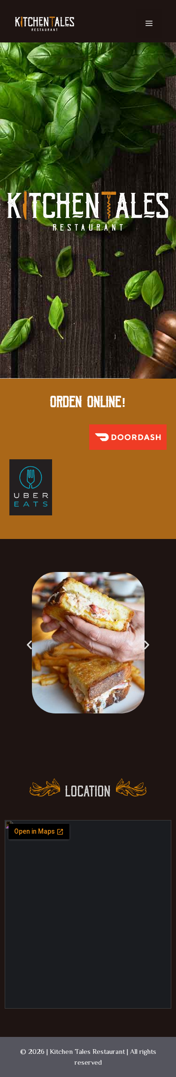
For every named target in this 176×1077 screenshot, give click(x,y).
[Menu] (149, 23)
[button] (29, 644)
